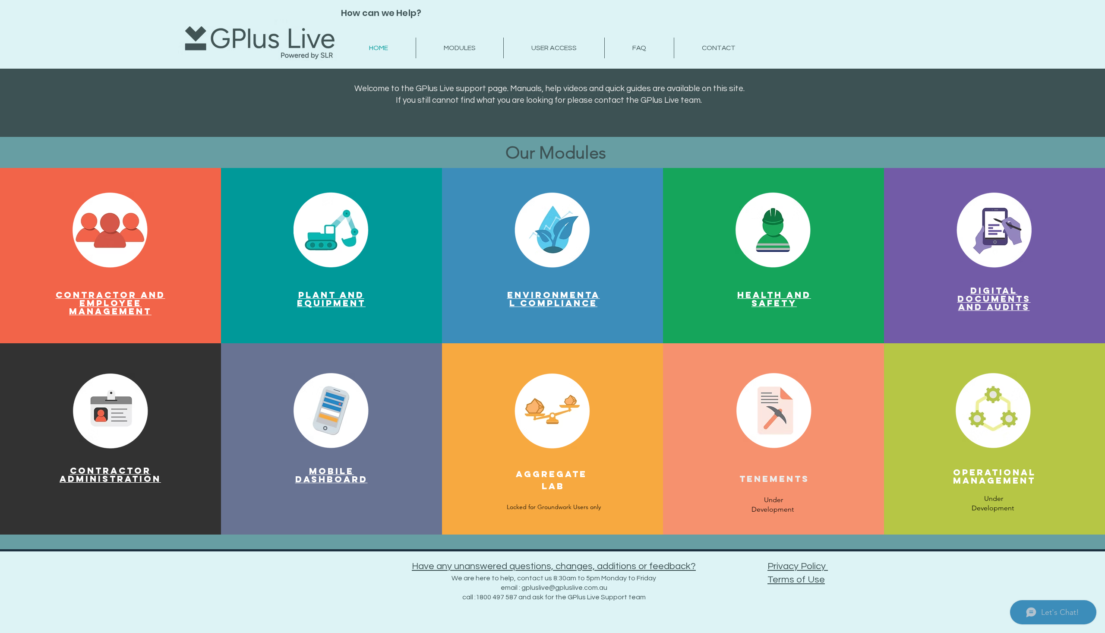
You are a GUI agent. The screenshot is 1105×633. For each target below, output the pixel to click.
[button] (553, 507)
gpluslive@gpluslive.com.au (564, 587)
